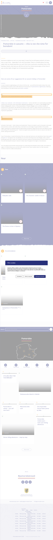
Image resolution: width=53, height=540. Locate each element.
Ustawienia (19, 276)
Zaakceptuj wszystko (40, 276)
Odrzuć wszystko (28, 276)
